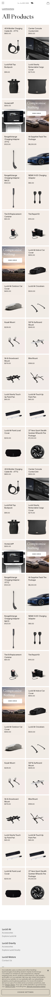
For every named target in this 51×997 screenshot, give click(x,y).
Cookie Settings (25, 992)
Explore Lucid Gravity (11, 950)
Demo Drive (36, 113)
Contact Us (7, 960)
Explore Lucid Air (9, 936)
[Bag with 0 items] (48, 3)
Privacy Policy (10, 985)
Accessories (7, 933)
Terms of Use (10, 986)
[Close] (48, 970)
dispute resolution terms (36, 986)
